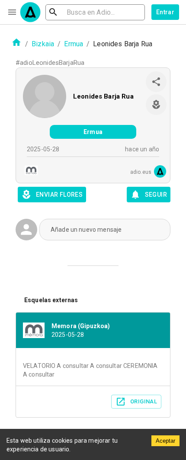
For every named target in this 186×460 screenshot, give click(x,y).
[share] (156, 81)
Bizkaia (43, 44)
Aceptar (165, 441)
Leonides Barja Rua (103, 96)
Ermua (73, 44)
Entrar (165, 12)
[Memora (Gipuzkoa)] (28, 171)
